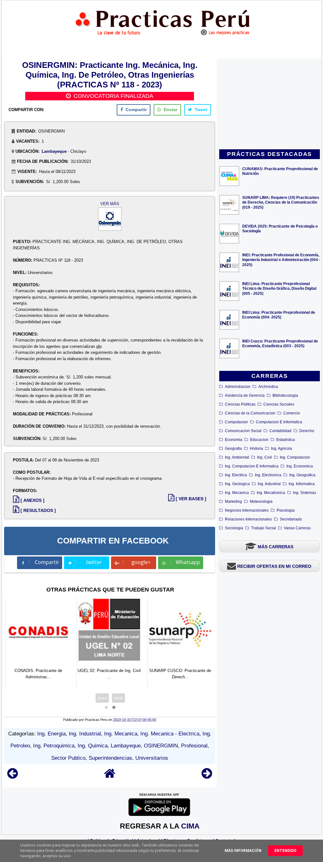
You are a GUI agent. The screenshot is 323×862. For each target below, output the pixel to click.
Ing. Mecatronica (271, 492)
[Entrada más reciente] (12, 776)
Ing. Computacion (295, 457)
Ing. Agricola (281, 448)
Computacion (236, 422)
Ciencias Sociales (278, 404)
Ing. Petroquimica (53, 746)
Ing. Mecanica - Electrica (169, 734)
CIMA (190, 826)
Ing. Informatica (302, 484)
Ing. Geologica (237, 484)
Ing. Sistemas (304, 492)
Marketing (233, 501)
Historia (256, 448)
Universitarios (151, 758)
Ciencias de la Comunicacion (250, 413)
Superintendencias (110, 758)
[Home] (109, 776)
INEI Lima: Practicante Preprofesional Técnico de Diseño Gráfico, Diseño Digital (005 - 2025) (279, 288)
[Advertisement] (270, 104)
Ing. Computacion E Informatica (252, 466)
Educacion (259, 439)
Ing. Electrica (236, 475)
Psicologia (286, 510)
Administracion (237, 386)
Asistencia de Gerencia (245, 395)
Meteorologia (261, 501)
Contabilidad (280, 431)
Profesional (194, 746)
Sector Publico (68, 758)
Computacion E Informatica (279, 422)
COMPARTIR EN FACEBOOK (113, 540)
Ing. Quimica (93, 746)
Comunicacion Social (243, 431)
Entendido (285, 850)
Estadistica (285, 439)
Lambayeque (54, 151)
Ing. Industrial (269, 484)
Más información (243, 850)
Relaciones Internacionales (248, 519)
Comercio (291, 413)
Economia (233, 439)
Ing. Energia (51, 734)
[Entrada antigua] (207, 776)
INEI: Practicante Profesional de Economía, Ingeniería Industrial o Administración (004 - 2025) (281, 259)
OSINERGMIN (161, 746)
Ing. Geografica (302, 475)
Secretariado (291, 519)
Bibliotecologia (285, 395)
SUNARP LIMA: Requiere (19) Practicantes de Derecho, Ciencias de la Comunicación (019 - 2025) (280, 202)
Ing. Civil (264, 457)
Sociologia (234, 528)
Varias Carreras (297, 528)
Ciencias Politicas (240, 404)
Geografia (233, 448)
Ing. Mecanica (237, 492)
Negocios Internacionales (247, 510)
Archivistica (268, 386)
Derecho (306, 431)
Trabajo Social (263, 528)
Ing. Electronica (268, 475)
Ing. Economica (299, 466)
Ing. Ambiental (237, 457)
